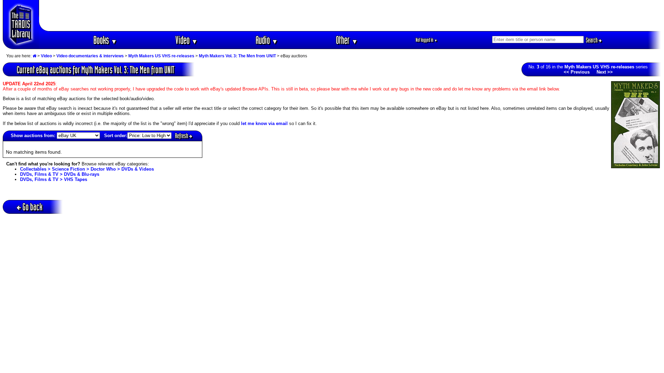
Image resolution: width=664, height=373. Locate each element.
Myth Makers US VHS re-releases (161, 56)
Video (186, 40)
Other (347, 40)
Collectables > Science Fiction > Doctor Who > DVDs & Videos (87, 169)
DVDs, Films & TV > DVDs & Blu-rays (59, 174)
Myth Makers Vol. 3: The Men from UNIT (237, 56)
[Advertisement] (350, 15)
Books (105, 40)
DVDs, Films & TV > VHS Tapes (53, 179)
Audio (267, 40)
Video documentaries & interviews (90, 56)
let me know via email (264, 123)
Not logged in (426, 40)
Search (592, 40)
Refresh (182, 136)
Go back (32, 206)
